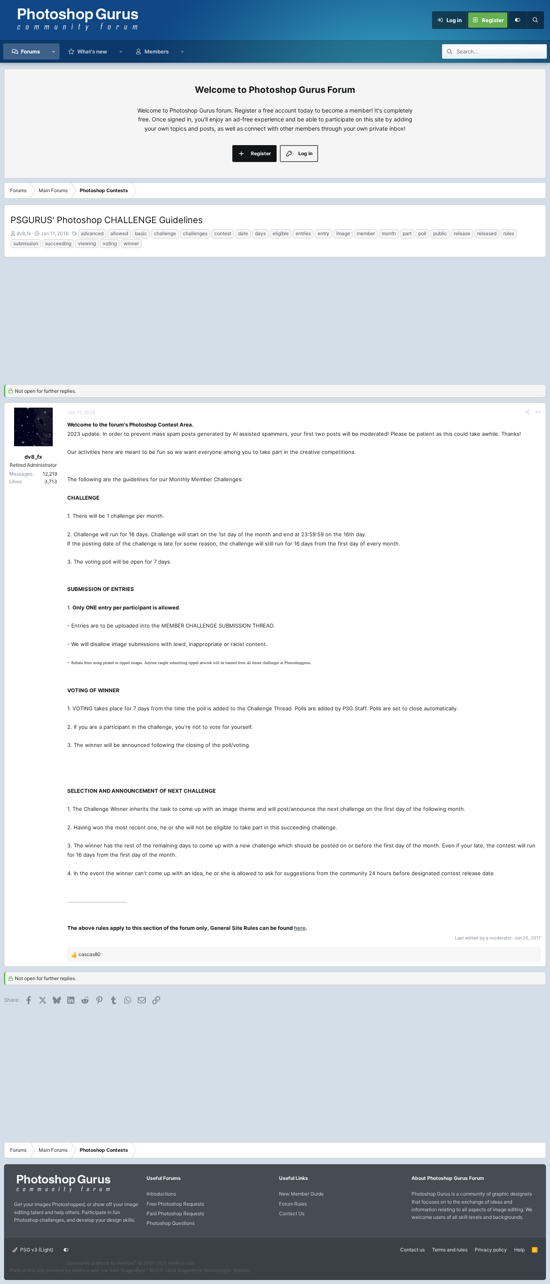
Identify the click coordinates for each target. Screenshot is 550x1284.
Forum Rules (293, 1204)
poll (422, 233)
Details (241, 1270)
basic (141, 233)
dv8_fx (24, 233)
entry (323, 233)
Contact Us (291, 1213)
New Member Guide (301, 1194)
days (260, 233)
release (462, 233)
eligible (281, 233)
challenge (165, 233)
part (407, 233)
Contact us (412, 1250)
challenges (195, 233)
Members (157, 51)
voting (110, 243)
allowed (119, 233)
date (243, 233)
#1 (538, 412)
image (343, 233)
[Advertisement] (275, 319)
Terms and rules (449, 1250)
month (389, 233)
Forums (30, 51)
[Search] (535, 20)
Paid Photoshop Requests (175, 1213)
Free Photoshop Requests (175, 1204)
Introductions (161, 1194)
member (366, 233)
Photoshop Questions (170, 1223)
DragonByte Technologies (205, 1270)
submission (25, 243)
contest (222, 233)
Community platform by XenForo (130, 1263)
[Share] (527, 412)
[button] (54, 51)
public (440, 233)
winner (131, 243)
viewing (87, 243)
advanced (92, 233)
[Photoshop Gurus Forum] (62, 1192)
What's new (92, 51)
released (486, 233)
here (300, 928)
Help (519, 1250)
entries (303, 233)
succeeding (58, 243)
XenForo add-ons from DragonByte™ (110, 1270)
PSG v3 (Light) (36, 1250)
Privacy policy (491, 1250)
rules (508, 233)
